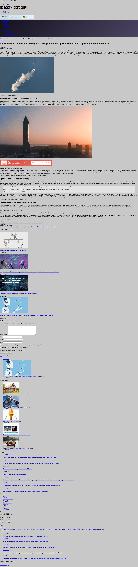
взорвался (7, 223)
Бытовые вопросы (9, 32)
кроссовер (33, 529)
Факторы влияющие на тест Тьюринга (13, 250)
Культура (6, 28)
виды (8, 529)
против (61, 529)
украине (94, 529)
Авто (4, 22)
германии (11, 529)
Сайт (1, 342)
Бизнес (5, 23)
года (14, 529)
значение (23, 529)
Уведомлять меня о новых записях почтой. (13, 350)
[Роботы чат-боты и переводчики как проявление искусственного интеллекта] (14, 312)
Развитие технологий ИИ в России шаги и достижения (18, 293)
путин (64, 529)
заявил (19, 529)
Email (2, 339)
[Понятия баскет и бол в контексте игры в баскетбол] (11, 433)
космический (28, 223)
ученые (102, 529)
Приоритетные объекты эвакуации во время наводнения (18, 448)
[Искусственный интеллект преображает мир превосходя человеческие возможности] (14, 269)
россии (77, 529)
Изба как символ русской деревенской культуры (15, 393)
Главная (2, 38)
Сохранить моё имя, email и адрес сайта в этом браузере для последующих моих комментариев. (27, 345)
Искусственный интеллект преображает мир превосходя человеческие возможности (29, 272)
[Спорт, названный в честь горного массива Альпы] (11, 406)
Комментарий (4, 334)
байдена (5, 529)
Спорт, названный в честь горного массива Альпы (16, 407)
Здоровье (6, 24)
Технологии (7, 26)
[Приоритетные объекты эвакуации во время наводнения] (11, 447)
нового (50, 529)
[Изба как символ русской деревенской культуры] (11, 392)
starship (2, 223)
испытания (17, 223)
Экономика (6, 31)
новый (56, 529)
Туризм (5, 30)
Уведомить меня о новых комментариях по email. (15, 347)
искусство (28, 529)
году (16, 529)
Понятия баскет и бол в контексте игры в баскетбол (16, 435)
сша (90, 529)
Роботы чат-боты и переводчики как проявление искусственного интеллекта (26, 315)
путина (68, 529)
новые (53, 529)
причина (40, 223)
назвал (45, 529)
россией (72, 529)
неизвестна (35, 223)
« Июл (1, 525)
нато (48, 529)
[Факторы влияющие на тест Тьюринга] (14, 247)
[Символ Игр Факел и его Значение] (11, 420)
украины (98, 529)
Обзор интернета (10, 34)
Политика (5, 504)
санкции (83, 529)
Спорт (5, 27)
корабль (22, 223)
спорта (87, 529)
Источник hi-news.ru (5, 219)
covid (1, 529)
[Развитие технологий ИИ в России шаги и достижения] (14, 290)
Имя (1, 336)
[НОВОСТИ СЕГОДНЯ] (13, 9)
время (12, 223)
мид (42, 529)
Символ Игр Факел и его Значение (12, 421)
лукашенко (39, 529)
